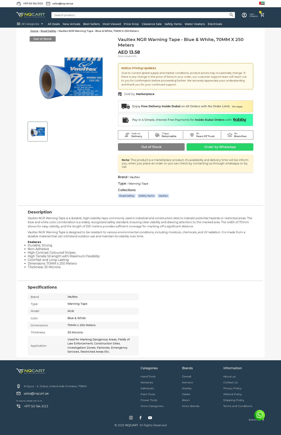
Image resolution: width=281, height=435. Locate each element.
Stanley (187, 388)
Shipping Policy (233, 400)
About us (229, 376)
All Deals (54, 24)
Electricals (215, 24)
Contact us (230, 382)
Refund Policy (232, 394)
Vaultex (163, 195)
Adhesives (147, 388)
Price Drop (131, 24)
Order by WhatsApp (220, 147)
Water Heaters (195, 24)
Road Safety (48, 31)
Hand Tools (147, 376)
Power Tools (148, 400)
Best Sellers (91, 24)
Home (34, 31)
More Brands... (191, 406)
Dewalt (186, 376)
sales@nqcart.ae (62, 3)
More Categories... (152, 406)
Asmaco (187, 382)
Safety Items (173, 24)
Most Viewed (112, 24)
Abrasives (146, 382)
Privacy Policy (232, 388)
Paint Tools (147, 394)
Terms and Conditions (237, 406)
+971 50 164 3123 (33, 3)
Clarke (186, 394)
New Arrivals (71, 24)
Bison (186, 400)
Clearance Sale (152, 24)
